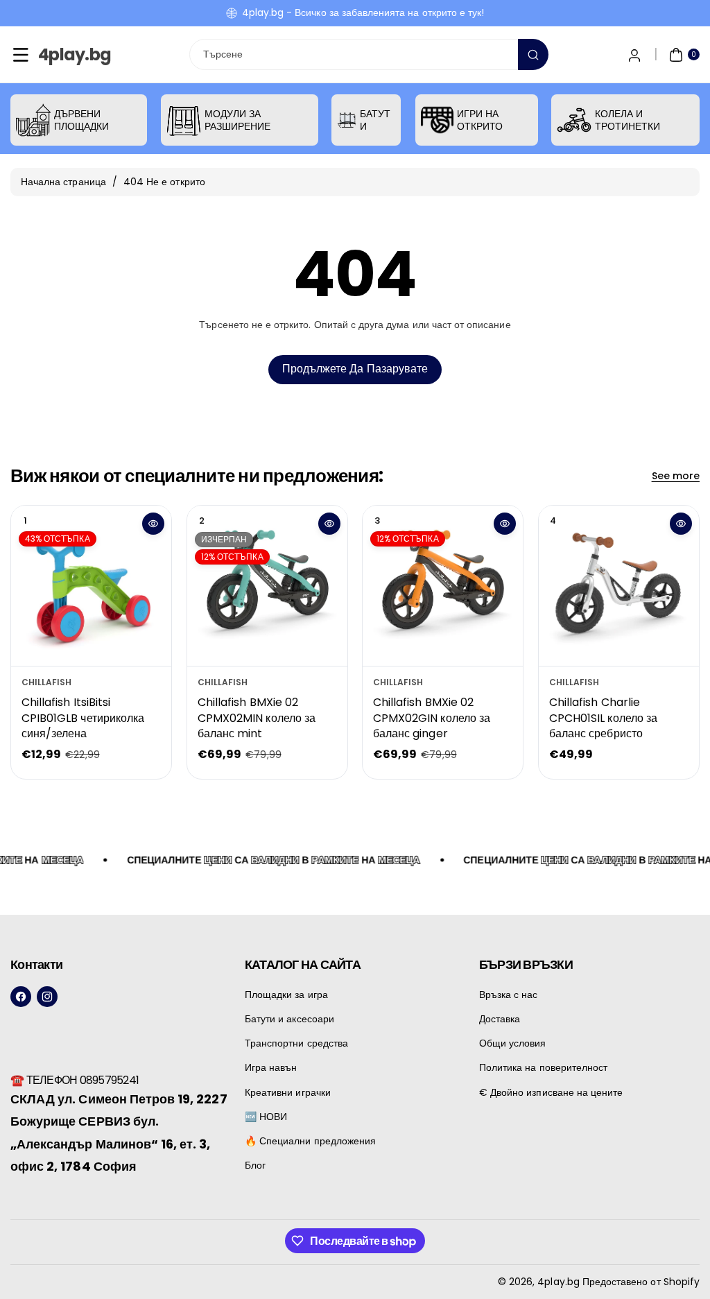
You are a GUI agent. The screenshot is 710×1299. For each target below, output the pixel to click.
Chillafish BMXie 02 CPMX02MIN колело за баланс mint (256, 718)
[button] (20, 54)
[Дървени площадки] (33, 120)
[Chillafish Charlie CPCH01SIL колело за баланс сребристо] (619, 586)
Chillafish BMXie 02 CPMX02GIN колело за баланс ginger (431, 718)
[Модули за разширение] (183, 120)
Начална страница (63, 182)
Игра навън (271, 1067)
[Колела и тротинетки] (574, 120)
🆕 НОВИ (266, 1117)
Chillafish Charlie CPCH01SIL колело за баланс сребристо (603, 718)
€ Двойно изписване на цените (551, 1092)
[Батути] (346, 120)
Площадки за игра (286, 994)
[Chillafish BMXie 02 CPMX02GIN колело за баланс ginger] (443, 586)
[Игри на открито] (437, 120)
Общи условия (512, 1043)
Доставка (499, 1019)
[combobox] (369, 54)
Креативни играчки (288, 1092)
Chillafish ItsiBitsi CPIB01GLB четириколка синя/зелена (82, 718)
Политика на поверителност (543, 1067)
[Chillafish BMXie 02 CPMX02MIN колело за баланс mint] (267, 586)
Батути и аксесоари (289, 1019)
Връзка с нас (508, 994)
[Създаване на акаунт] (634, 54)
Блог (255, 1165)
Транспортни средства (296, 1043)
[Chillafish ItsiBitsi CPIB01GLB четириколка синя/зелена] (91, 586)
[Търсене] (533, 54)
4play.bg (558, 1282)
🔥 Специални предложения (310, 1141)
